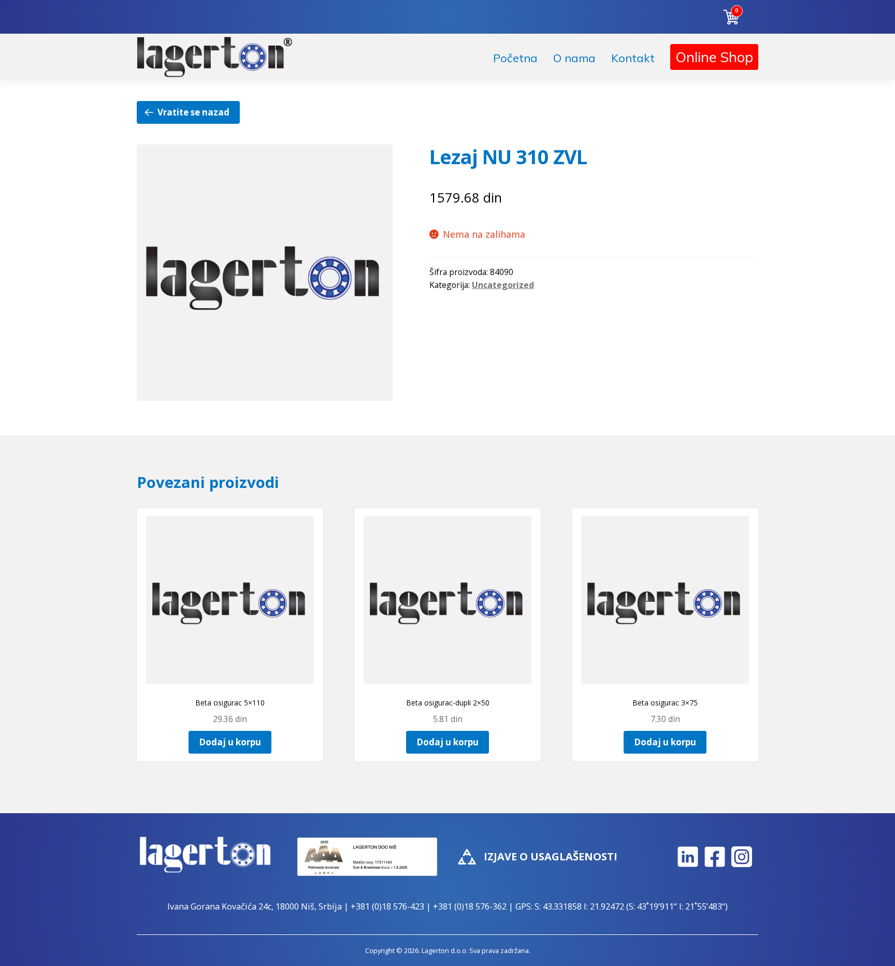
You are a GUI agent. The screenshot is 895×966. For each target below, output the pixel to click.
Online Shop (714, 57)
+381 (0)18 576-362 (470, 906)
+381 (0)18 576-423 (387, 906)
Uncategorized (503, 285)
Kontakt (633, 58)
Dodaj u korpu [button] (230, 742)
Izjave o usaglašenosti (550, 856)
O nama (574, 58)
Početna (515, 58)
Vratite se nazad (193, 112)
